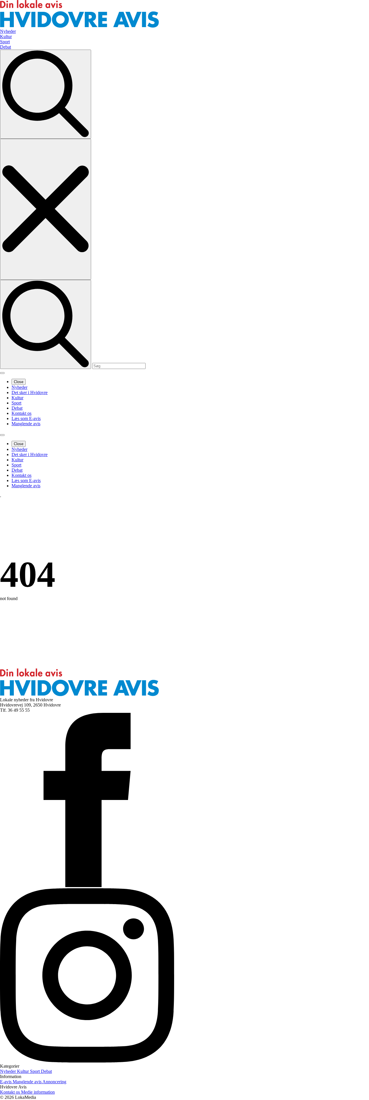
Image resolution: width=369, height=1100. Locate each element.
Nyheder (19, 387)
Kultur (17, 397)
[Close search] (45, 209)
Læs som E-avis (26, 418)
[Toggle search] (45, 94)
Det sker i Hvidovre (30, 392)
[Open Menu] (2, 373)
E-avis (6, 1081)
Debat (17, 408)
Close (18, 382)
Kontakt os (21, 413)
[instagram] (87, 1060)
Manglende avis (26, 423)
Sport (16, 402)
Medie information (38, 1092)
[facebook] (87, 885)
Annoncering (54, 1081)
